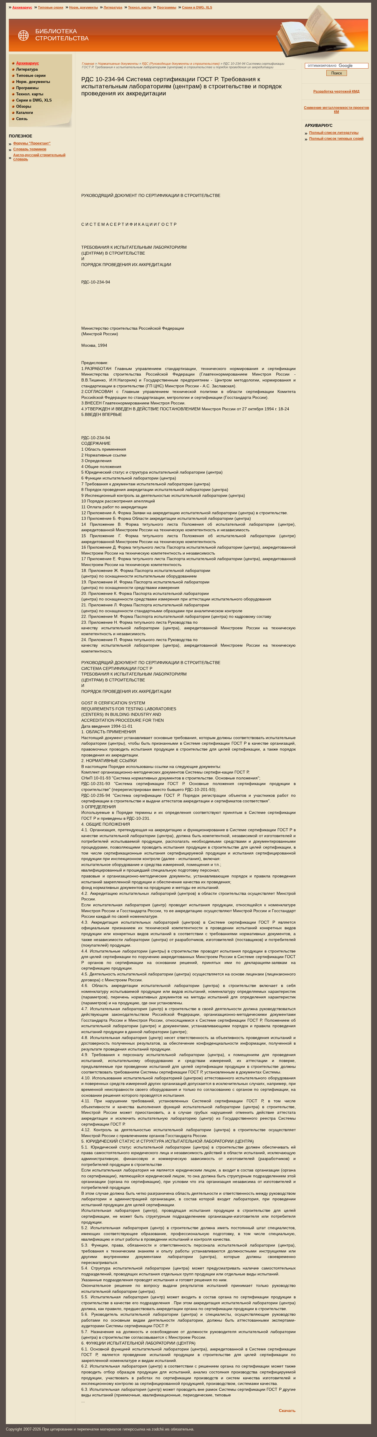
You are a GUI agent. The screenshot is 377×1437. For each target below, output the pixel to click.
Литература (113, 7)
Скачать (287, 1410)
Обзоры (23, 106)
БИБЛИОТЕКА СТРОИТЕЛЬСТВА (62, 35)
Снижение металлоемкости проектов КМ (336, 110)
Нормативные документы (118, 63)
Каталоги (24, 112)
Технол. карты (139, 7)
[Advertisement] (188, 147)
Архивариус (22, 7)
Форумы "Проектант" (32, 143)
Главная (88, 63)
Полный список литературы (333, 133)
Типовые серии (50, 7)
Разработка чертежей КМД (336, 91)
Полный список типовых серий (336, 139)
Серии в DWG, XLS (197, 7)
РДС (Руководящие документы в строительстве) (181, 63)
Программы (166, 7)
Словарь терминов (29, 149)
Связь (22, 119)
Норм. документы (83, 7)
